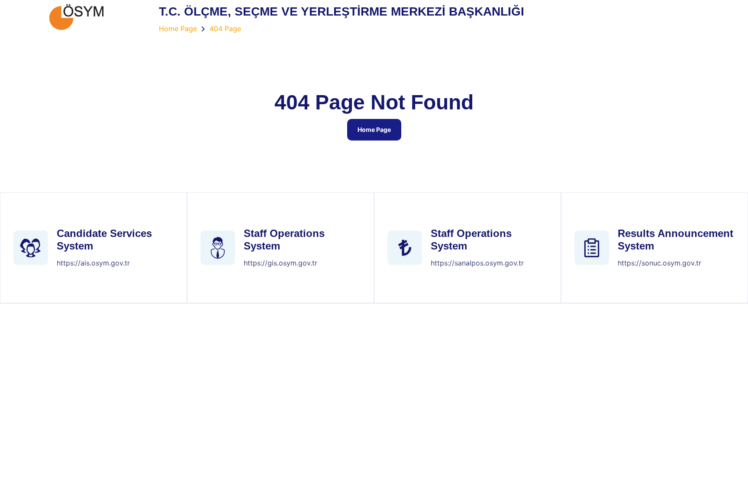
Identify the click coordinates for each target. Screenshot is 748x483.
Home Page (374, 129)
